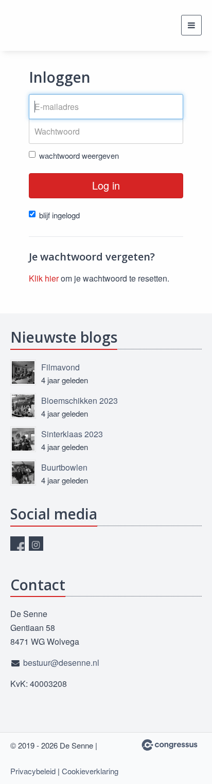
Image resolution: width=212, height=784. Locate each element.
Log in (106, 185)
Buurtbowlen (64, 467)
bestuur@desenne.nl (61, 662)
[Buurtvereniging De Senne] (36, 25)
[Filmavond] (23, 372)
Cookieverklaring (90, 771)
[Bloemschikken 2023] (23, 406)
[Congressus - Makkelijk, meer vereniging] (169, 745)
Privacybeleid (33, 771)
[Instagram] (36, 543)
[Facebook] (17, 543)
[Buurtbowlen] (23, 473)
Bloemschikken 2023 (79, 400)
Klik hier (44, 278)
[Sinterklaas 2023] (23, 439)
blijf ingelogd (59, 215)
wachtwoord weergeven (79, 155)
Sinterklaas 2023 (72, 434)
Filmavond (60, 367)
